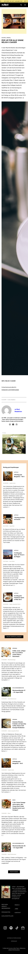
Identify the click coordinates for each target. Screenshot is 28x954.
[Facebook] (13, 424)
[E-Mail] (16, 424)
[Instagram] (10, 424)
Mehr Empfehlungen (14, 636)
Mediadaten (6, 912)
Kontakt (18, 912)
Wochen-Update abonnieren (6, 906)
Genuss (8, 37)
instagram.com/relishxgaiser (10, 390)
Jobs (16, 909)
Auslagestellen (7, 916)
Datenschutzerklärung (14, 938)
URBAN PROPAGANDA (14, 950)
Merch (17, 905)
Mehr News (14, 872)
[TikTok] (17, 927)
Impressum (14, 941)
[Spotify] (11, 927)
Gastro (4, 37)
